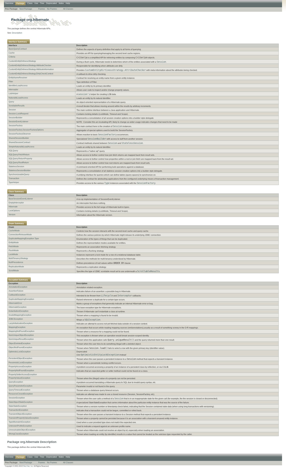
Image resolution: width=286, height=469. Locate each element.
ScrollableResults (16, 106)
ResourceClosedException (21, 394)
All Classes (68, 9)
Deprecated (51, 3)
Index (61, 3)
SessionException (17, 398)
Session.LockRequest (18, 114)
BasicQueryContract (18, 49)
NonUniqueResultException (21, 339)
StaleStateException (18, 406)
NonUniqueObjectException (21, 335)
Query (11, 102)
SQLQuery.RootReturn (19, 162)
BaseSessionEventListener (21, 199)
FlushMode (14, 250)
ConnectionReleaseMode (20, 234)
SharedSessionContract (19, 142)
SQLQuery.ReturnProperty (20, 158)
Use (36, 3)
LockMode (13, 254)
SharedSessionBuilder (19, 138)
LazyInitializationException (21, 323)
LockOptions (14, 210)
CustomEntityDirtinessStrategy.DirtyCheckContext (31, 74)
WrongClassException (19, 434)
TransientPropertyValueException (24, 418)
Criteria (12, 57)
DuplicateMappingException (21, 299)
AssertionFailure (16, 291)
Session (12, 110)
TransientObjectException (20, 414)
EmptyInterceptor (16, 203)
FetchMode (14, 246)
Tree (42, 3)
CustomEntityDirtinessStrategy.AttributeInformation (31, 69)
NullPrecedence (16, 262)
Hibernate (13, 207)
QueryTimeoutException (19, 390)
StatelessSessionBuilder (20, 170)
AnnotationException (18, 287)
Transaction (14, 178)
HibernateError (15, 303)
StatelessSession (16, 166)
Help (68, 3)
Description (17, 33)
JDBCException (16, 319)
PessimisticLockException (20, 362)
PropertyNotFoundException (21, 370)
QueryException (16, 382)
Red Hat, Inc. (28, 466)
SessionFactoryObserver (20, 134)
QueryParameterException (20, 386)
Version (12, 214)
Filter (11, 81)
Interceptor (13, 89)
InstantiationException (18, 311)
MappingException (17, 327)
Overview (9, 3)
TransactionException (18, 410)
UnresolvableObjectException (22, 430)
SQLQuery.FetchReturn (19, 154)
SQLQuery (13, 151)
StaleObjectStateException (21, 402)
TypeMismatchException (19, 422)
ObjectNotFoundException (20, 347)
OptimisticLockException (20, 352)
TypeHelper (14, 182)
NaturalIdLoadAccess (18, 98)
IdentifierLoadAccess (18, 85)
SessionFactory (16, 125)
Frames (41, 9)
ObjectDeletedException (19, 343)
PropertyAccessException (20, 366)
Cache (12, 53)
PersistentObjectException (20, 358)
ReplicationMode (16, 266)
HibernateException (17, 307)
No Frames (52, 9)
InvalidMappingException (20, 315)
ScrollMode (14, 270)
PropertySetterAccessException (23, 374)
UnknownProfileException (20, 426)
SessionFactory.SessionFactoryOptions (26, 130)
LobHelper (13, 93)
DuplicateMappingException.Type (24, 238)
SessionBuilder (15, 117)
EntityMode (14, 242)
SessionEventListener (18, 121)
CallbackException (17, 295)
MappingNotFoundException (21, 331)
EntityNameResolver (18, 77)
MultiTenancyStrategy (18, 258)
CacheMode (14, 230)
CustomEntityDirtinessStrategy (22, 61)
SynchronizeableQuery (19, 174)
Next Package (26, 9)
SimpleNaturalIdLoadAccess (21, 147)
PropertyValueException (19, 378)
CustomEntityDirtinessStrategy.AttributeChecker (30, 65)
